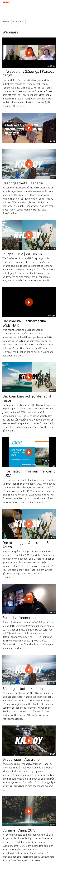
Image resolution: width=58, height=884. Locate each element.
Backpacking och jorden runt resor (26, 398)
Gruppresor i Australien (22, 759)
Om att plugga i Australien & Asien (25, 544)
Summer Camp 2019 (18, 830)
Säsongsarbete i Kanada (22, 183)
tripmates (18, 21)
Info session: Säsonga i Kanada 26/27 (28, 73)
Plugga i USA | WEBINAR (22, 253)
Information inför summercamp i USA (28, 473)
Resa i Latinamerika (19, 617)
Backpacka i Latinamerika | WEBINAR (24, 322)
